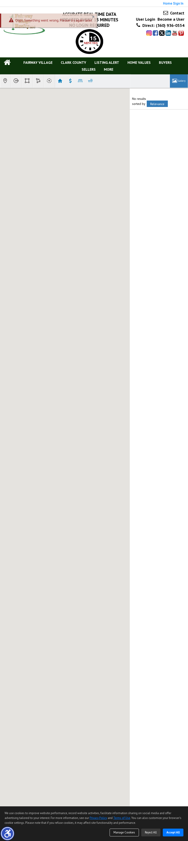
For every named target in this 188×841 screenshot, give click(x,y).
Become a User (171, 19)
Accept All (173, 832)
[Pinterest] (181, 33)
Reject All (151, 832)
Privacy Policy (98, 818)
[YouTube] (174, 33)
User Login (145, 19)
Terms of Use (121, 818)
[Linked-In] (168, 33)
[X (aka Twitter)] (162, 33)
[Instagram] (149, 33)
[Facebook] (155, 33)
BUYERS (165, 62)
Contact (176, 13)
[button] (7, 833)
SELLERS (89, 69)
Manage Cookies (124, 832)
